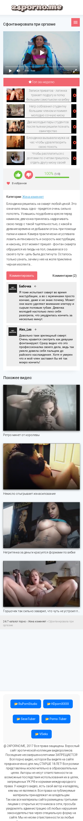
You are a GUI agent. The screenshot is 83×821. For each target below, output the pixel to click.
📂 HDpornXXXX (58, 704)
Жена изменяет (33, 196)
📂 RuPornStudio (25, 704)
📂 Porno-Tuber (56, 719)
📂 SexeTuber (26, 719)
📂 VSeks (41, 734)
